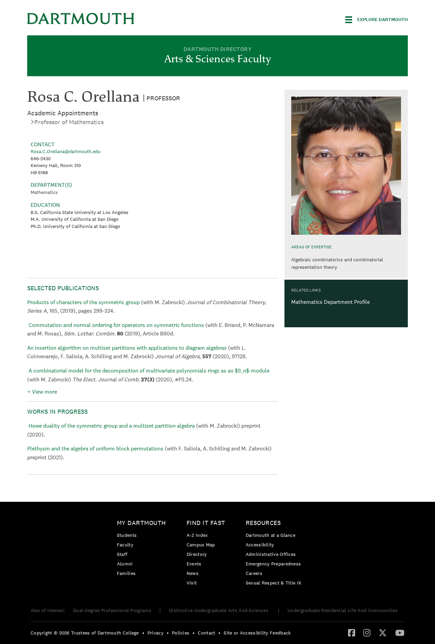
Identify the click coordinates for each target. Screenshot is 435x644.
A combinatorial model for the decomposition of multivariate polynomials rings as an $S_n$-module (149, 370)
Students (127, 535)
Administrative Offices (271, 554)
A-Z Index (197, 535)
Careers (254, 573)
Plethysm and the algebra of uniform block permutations (96, 448)
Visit (192, 583)
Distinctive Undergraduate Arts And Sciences (219, 610)
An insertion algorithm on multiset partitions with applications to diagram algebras (127, 347)
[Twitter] (383, 632)
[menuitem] (143, 549)
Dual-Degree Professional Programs (112, 610)
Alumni (125, 564)
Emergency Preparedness (273, 564)
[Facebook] (351, 632)
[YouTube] (399, 632)
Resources (263, 523)
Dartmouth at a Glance (270, 535)
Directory (197, 554)
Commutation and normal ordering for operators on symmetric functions (116, 325)
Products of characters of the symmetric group (84, 302)
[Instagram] (366, 632)
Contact (206, 633)
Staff (122, 554)
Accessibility (260, 545)
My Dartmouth (141, 523)
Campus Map (201, 545)
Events (194, 564)
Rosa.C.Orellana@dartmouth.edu (66, 151)
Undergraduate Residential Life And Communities (343, 610)
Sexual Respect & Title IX (273, 583)
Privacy (155, 633)
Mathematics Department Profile (330, 302)
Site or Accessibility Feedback (257, 633)
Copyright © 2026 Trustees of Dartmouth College (85, 633)
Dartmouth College (81, 18)
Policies (180, 633)
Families (126, 573)
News (192, 573)
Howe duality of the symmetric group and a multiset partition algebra (112, 425)
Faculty (125, 545)
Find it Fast (206, 523)
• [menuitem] (143, 633)
